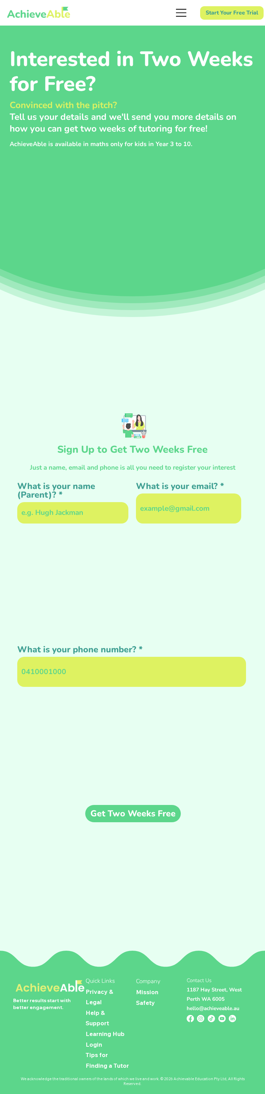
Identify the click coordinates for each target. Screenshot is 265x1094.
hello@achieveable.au (213, 1008)
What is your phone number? (76, 649)
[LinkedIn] (232, 1018)
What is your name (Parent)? (56, 490)
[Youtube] (222, 1018)
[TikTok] (211, 1018)
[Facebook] (190, 1018)
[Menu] (182, 13)
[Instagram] (200, 1018)
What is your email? (177, 486)
